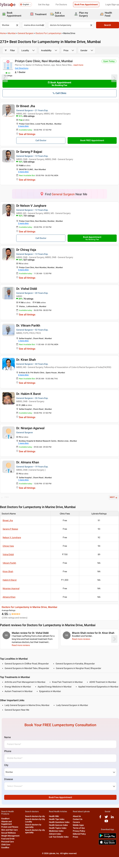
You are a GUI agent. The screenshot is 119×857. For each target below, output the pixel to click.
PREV (6, 497)
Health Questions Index (59, 822)
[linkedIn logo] (112, 818)
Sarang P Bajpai (10, 529)
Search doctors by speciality (33, 825)
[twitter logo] (106, 818)
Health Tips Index (56, 819)
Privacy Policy (79, 831)
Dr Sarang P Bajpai (29, 152)
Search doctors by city (35, 816)
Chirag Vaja (8, 546)
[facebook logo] (100, 818)
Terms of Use (79, 828)
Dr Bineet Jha (25, 106)
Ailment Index (55, 834)
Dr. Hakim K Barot (28, 394)
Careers (76, 822)
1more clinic (23, 341)
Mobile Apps (78, 825)
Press (75, 837)
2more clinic (23, 223)
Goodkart (5, 818)
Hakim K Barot (10, 580)
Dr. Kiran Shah (26, 359)
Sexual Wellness (8, 833)
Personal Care (7, 841)
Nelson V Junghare (12, 537)
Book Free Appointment (86, 4)
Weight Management (10, 836)
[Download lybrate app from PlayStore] (107, 838)
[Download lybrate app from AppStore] (107, 844)
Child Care (5, 844)
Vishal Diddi (8, 554)
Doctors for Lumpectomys (48, 33)
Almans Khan (9, 597)
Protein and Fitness (9, 827)
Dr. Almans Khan (27, 462)
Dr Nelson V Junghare (31, 205)
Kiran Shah (8, 571)
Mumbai (12, 33)
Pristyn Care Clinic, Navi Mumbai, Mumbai (44, 61)
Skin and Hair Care (9, 830)
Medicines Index (56, 831)
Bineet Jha (8, 520)
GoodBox (5, 847)
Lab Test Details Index (59, 837)
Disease (8, 779)
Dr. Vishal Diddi (26, 289)
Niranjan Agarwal (11, 588)
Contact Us (77, 819)
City (6, 765)
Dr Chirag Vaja (26, 250)
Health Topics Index (57, 828)
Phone (7, 751)
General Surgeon (26, 33)
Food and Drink (8, 839)
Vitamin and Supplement (6, 822)
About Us (77, 816)
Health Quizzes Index (58, 825)
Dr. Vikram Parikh (28, 325)
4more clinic (23, 270)
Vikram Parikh (9, 563)
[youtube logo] (106, 822)
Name (7, 737)
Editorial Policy (79, 834)
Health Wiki (54, 816)
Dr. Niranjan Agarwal (30, 428)
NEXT (112, 497)
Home (3, 33)
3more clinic (23, 126)
